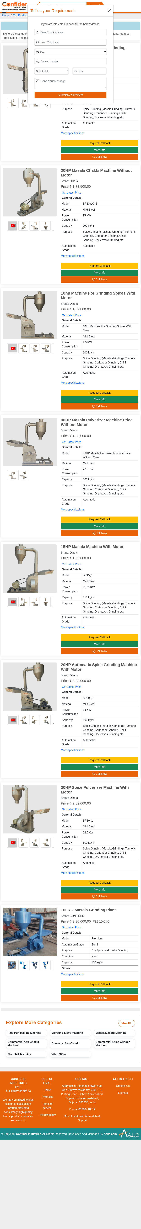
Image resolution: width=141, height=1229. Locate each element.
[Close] (109, 10)
